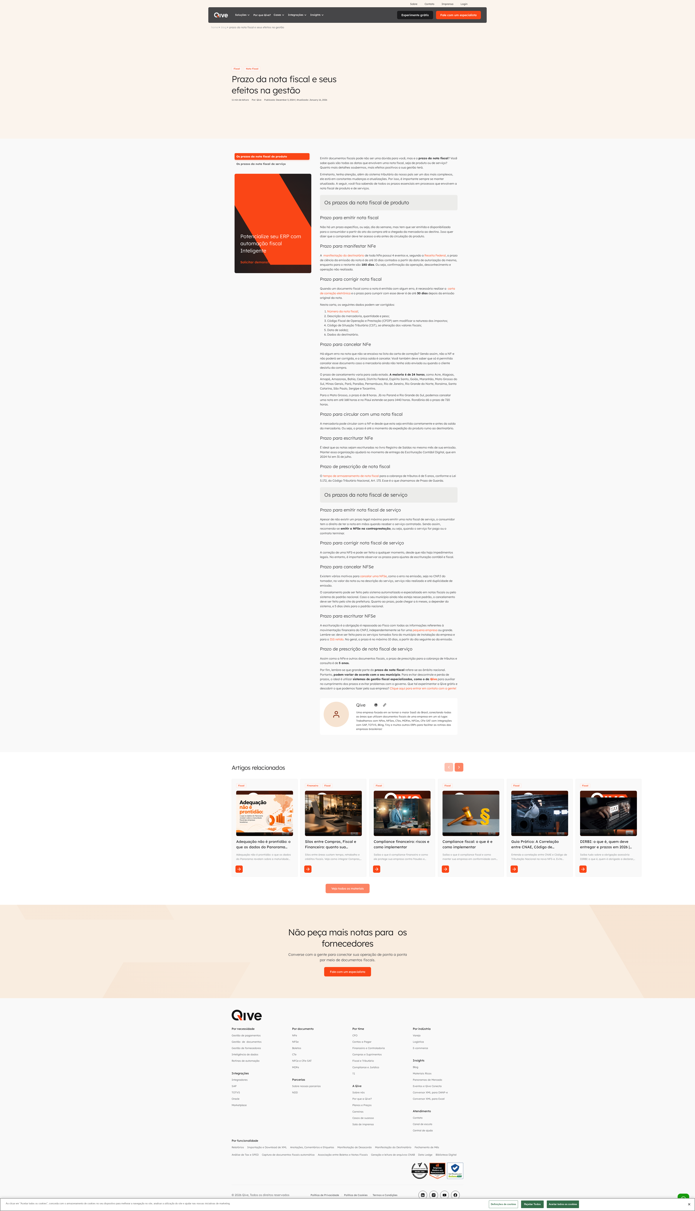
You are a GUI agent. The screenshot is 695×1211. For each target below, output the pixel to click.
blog (223, 27)
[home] (221, 15)
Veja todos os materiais (347, 888)
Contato (429, 4)
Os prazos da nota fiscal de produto (261, 156)
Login (464, 4)
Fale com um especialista (458, 15)
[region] (347, 1204)
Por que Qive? (262, 15)
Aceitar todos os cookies (563, 1204)
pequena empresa (425, 630)
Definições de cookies (503, 1204)
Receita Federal (435, 255)
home (214, 27)
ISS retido (337, 639)
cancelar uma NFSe (373, 576)
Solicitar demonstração (259, 262)
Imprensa (447, 4)
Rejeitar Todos (532, 1204)
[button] (242, 15)
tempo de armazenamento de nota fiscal (351, 476)
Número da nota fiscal (342, 311)
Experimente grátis (415, 15)
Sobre (413, 4)
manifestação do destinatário (343, 255)
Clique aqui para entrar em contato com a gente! (422, 688)
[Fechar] (689, 1204)
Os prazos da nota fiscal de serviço (261, 164)
